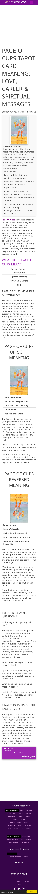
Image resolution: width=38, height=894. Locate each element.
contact (19, 881)
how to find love (15, 857)
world (26, 831)
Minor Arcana (19, 752)
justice (26, 822)
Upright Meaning (19, 276)
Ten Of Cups (8, 748)
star (22, 828)
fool (21, 810)
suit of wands (13, 842)
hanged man (11, 825)
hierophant (11, 816)
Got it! (31, 891)
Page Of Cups (8, 219)
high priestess (11, 813)
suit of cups (26, 836)
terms (19, 884)
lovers (20, 816)
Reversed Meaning (19, 280)
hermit (23, 819)
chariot (27, 816)
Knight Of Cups (28, 756)
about (10, 881)
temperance (27, 825)
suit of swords (26, 839)
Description (19, 272)
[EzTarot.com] (19, 874)
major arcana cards (12, 810)
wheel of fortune (15, 822)
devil (9, 828)
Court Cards (25, 842)
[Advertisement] (19, 25)
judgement (18, 831)
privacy (27, 881)
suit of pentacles (12, 839)
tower (16, 828)
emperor (28, 813)
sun (11, 831)
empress (20, 813)
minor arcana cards (13, 836)
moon (28, 828)
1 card (20, 854)
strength (15, 819)
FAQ (19, 285)
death (19, 825)
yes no (26, 857)
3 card (27, 854)
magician (29, 810)
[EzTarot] (16, 2)
